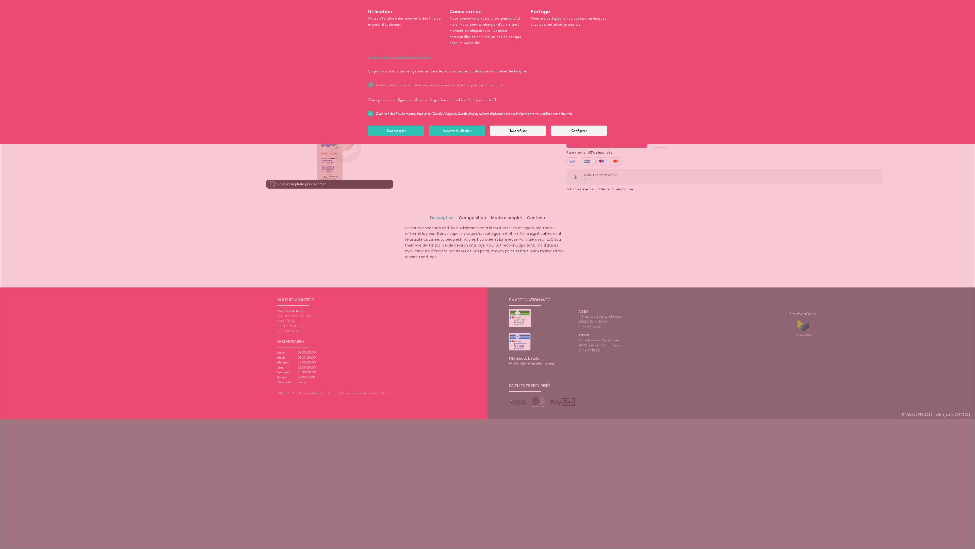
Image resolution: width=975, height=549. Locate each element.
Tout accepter (396, 130)
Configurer (579, 130)
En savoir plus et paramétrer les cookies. (399, 57)
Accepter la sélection (457, 130)
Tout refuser (518, 130)
